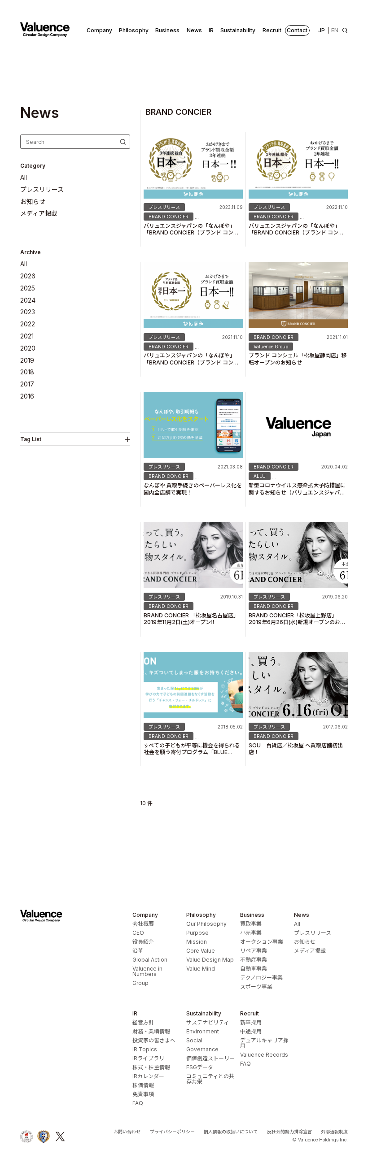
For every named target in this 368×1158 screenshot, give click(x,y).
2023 (27, 312)
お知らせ (32, 201)
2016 (27, 396)
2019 (27, 360)
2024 (27, 300)
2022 (27, 324)
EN (334, 30)
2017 (27, 384)
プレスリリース (42, 189)
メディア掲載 (38, 213)
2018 (27, 372)
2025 (27, 288)
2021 (27, 336)
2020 (27, 348)
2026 (27, 276)
